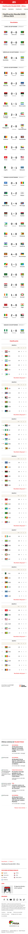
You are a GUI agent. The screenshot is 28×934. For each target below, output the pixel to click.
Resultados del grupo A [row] (19, 378)
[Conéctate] (26, 2)
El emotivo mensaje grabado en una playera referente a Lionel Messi (18, 774)
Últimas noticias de (12, 742)
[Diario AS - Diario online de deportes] (14, 2)
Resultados (11, 9)
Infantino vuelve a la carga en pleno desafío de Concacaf (18, 786)
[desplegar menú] (2, 2)
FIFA (13, 783)
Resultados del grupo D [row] (19, 489)
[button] (14, 926)
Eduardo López (15, 790)
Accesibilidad (4, 916)
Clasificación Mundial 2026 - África (14, 6)
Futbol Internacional (17, 770)
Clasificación (19, 9)
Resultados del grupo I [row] (19, 673)
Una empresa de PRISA (14, 922)
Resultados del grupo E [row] (19, 526)
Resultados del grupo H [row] (19, 636)
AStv (13, 753)
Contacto (3, 912)
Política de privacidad (17, 912)
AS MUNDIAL (15, 745)
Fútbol (11, 861)
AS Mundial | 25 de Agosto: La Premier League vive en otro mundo (18, 749)
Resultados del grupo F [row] (19, 563)
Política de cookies (5, 914)
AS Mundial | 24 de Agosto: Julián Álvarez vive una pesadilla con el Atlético (18, 762)
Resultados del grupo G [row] (19, 599)
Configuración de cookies (16, 914)
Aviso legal (9, 912)
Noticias (4, 9)
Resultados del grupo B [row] (19, 414)
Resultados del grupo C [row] (19, 452)
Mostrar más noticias (19, 808)
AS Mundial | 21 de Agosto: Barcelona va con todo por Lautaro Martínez (18, 799)
